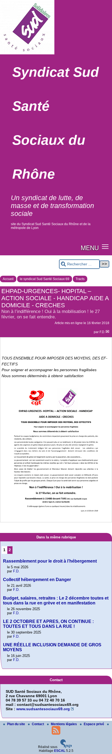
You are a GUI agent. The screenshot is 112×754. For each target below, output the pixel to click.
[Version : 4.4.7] (66, 747)
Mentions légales (64, 724)
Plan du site (16, 724)
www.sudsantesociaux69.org (43, 709)
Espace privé (94, 724)
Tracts (80, 279)
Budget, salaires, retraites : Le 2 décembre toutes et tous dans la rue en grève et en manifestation (55, 600)
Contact (38, 724)
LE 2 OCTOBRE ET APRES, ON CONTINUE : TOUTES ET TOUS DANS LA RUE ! (48, 624)
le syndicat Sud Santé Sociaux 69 (44, 279)
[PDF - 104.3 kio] (56, 520)
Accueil (8, 279)
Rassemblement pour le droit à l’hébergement (50, 561)
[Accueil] (27, 53)
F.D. (102, 332)
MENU (90, 247)
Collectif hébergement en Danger (37, 579)
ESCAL (59, 751)
